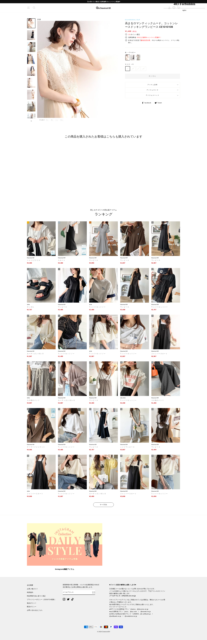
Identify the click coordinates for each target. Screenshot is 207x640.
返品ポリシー (31, 603)
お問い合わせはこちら (34, 610)
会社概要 (30, 585)
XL (143, 68)
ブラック (133, 57)
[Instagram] (64, 599)
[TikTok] (72, 599)
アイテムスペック (152, 95)
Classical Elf (132, 20)
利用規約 (30, 592)
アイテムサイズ (152, 90)
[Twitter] (68, 599)
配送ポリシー (31, 606)
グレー (138, 57)
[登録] (93, 592)
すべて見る (103, 504)
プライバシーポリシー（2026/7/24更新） (41, 599)
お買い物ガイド (32, 589)
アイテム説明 (152, 85)
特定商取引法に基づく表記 (36, 596)
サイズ (129, 64)
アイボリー (127, 57)
